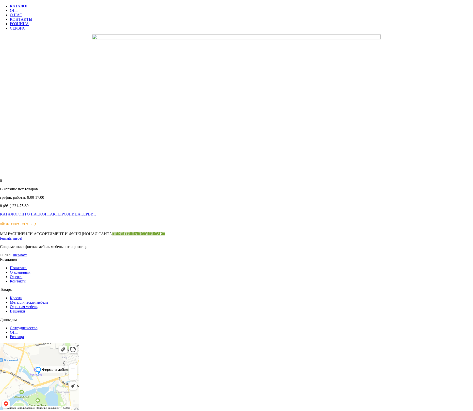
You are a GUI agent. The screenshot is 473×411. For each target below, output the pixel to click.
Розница (17, 337)
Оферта (16, 277)
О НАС (16, 15)
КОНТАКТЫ (21, 19)
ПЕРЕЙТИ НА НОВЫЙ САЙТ (138, 234)
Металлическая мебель (29, 302)
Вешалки (17, 311)
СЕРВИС (18, 28)
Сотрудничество (23, 328)
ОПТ (14, 10)
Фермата (20, 255)
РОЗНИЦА (19, 24)
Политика (18, 268)
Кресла (16, 298)
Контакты (18, 281)
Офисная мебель (23, 307)
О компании (20, 272)
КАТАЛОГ (19, 6)
